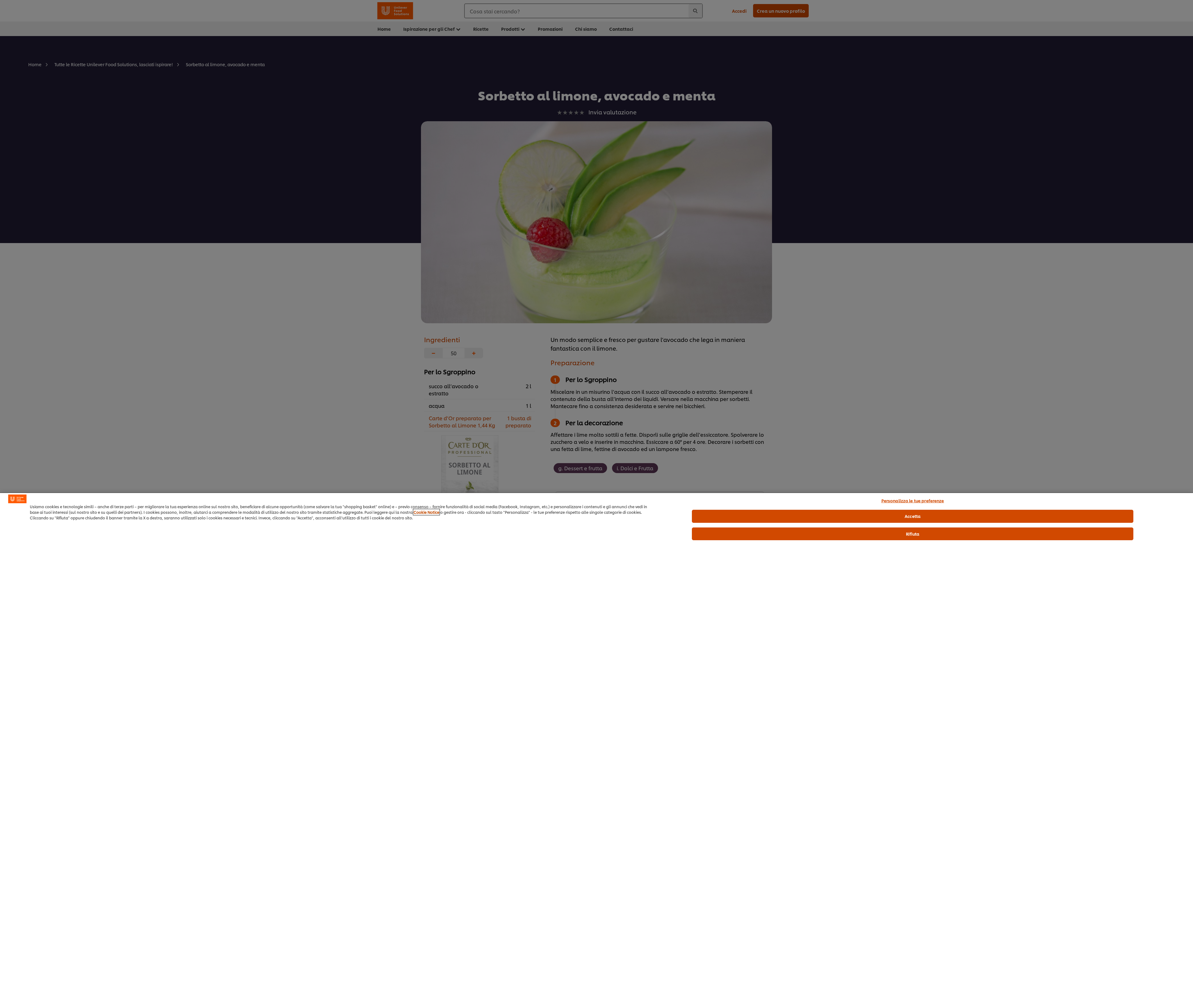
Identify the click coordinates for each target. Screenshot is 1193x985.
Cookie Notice (426, 512)
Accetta (913, 516)
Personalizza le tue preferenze (912, 500)
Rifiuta (913, 533)
